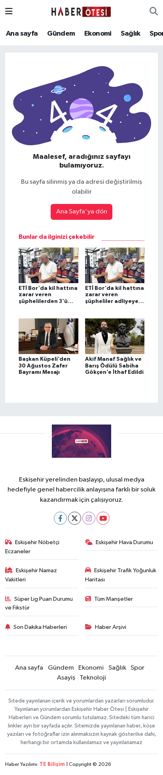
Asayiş (66, 677)
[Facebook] (60, 518)
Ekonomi (98, 33)
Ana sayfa (22, 33)
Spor (137, 668)
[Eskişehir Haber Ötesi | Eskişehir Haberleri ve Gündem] (81, 11)
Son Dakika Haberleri (40, 627)
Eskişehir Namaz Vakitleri (31, 574)
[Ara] (154, 12)
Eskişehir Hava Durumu (124, 542)
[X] (74, 518)
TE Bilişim (52, 764)
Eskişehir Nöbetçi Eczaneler (32, 546)
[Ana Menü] (9, 11)
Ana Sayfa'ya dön (81, 211)
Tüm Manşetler (113, 599)
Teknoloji (93, 677)
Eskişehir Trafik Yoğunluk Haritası (121, 574)
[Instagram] (88, 518)
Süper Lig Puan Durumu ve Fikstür (39, 603)
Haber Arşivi (110, 627)
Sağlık (130, 33)
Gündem (61, 33)
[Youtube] (103, 518)
